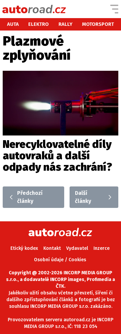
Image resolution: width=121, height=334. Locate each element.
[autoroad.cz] (34, 9)
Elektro (38, 24)
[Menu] (114, 9)
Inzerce (101, 248)
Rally (65, 24)
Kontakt (52, 248)
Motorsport (98, 24)
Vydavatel (77, 248)
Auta (13, 24)
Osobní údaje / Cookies (60, 260)
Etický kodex (24, 248)
